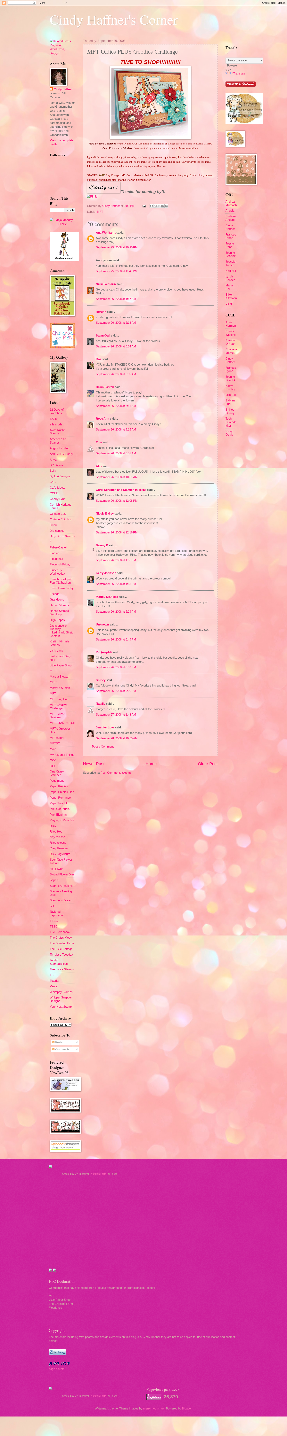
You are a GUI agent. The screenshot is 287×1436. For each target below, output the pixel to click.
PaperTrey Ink (59, 803)
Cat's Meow (57, 487)
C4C (53, 482)
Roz (98, 359)
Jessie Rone (230, 245)
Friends (54, 593)
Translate (239, 73)
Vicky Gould (229, 433)
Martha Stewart (59, 676)
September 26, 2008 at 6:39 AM (116, 374)
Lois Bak (231, 394)
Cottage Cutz (58, 513)
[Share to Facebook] (163, 206)
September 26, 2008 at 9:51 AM (116, 453)
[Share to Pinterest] (166, 206)
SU (52, 906)
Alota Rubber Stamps (58, 432)
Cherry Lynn (57, 499)
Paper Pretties (59, 786)
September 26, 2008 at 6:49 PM (116, 639)
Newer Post (93, 763)
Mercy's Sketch (60, 687)
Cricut (53, 525)
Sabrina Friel (230, 402)
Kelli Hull (231, 270)
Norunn (101, 311)
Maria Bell (229, 287)
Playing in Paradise (62, 820)
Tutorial (54, 980)
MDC (53, 682)
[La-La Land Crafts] (244, 122)
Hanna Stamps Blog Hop (59, 612)
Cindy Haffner (111, 205)
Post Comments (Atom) (116, 772)
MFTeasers (57, 737)
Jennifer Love (105, 727)
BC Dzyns (56, 465)
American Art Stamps (58, 441)
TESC (54, 926)
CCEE (54, 493)
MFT (100, 211)
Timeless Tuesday (61, 954)
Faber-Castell (58, 547)
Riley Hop (56, 831)
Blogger (187, 1408)
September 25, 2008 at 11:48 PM (116, 271)
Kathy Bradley (230, 387)
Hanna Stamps (59, 605)
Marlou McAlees (107, 596)
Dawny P (102, 545)
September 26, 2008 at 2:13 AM (116, 322)
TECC (54, 920)
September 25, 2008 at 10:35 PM (117, 247)
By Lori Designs (60, 476)
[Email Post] (144, 205)
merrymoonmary (153, 1408)
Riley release (58, 842)
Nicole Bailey (105, 513)
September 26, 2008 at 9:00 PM (116, 691)
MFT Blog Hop (59, 699)
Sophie (54, 880)
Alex (99, 466)
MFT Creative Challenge (58, 706)
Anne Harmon (231, 324)
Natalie (100, 703)
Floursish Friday (60, 564)
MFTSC (55, 743)
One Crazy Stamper (57, 773)
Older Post (208, 763)
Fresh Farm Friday (62, 588)
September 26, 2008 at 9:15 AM (116, 429)
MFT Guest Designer (57, 715)
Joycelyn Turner (231, 263)
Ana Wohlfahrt (106, 232)
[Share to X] (159, 206)
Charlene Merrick (231, 351)
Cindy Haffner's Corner (114, 19)
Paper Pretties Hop (62, 792)
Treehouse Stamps (62, 969)
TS (51, 975)
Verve (53, 986)
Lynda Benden (230, 278)
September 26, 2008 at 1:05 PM (116, 560)
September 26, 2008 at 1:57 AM (116, 298)
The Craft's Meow (61, 937)
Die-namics (57, 530)
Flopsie (54, 553)
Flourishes (56, 558)
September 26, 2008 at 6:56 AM (116, 406)
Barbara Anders (231, 218)
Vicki (229, 303)
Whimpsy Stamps (61, 992)
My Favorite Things (62, 754)
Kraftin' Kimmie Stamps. (59, 643)
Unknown (102, 624)
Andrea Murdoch (231, 203)
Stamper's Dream (61, 900)
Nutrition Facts (98, 1174)
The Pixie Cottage (61, 949)
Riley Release (59, 848)
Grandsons (57, 599)
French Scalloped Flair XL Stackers (61, 581)
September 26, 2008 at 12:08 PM (117, 500)
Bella (53, 470)
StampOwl (103, 335)
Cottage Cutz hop (61, 519)
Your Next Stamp (61, 1006)
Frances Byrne (231, 236)
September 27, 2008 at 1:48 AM (116, 714)
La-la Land (56, 650)
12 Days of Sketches (57, 411)
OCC (53, 760)
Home (151, 763)
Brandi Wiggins (231, 333)
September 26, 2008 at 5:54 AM (116, 346)
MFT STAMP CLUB (62, 723)
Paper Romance (60, 797)
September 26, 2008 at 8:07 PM (116, 667)
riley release (57, 837)
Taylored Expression (57, 913)
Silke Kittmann (231, 296)
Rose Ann (102, 418)
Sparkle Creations (61, 885)
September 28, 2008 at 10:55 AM (117, 738)
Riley (53, 825)
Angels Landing (59, 448)
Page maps (57, 780)
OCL (53, 766)
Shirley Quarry (230, 411)
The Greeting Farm (62, 943)
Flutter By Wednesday (57, 572)
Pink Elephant (58, 814)
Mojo (53, 749)
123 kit (54, 418)
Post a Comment (103, 746)
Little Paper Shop (60, 665)
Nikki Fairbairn (106, 284)
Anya (53, 459)
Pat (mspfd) (104, 652)
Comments (62, 1049)
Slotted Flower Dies (62, 874)
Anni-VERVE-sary (61, 453)
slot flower (56, 868)
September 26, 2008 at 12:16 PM (117, 532)
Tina (99, 442)
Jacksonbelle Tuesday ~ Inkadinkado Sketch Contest (62, 631)
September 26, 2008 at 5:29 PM (116, 611)
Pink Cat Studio (60, 809)
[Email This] (151, 206)
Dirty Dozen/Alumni (62, 536)
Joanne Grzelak (231, 254)
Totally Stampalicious (59, 962)
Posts (58, 1042)
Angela (230, 210)
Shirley (100, 680)
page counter (57, 1368)
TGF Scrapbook (60, 932)
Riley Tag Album (60, 854)
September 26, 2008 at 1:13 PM (116, 584)
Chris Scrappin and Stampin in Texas (121, 489)
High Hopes (57, 620)
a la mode (56, 424)
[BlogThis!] (155, 206)
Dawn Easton (105, 387)
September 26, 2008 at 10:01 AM (117, 477)
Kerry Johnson (106, 573)
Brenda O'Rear (230, 342)
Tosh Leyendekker (231, 422)
